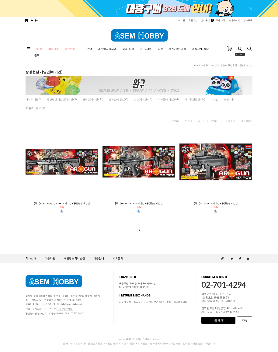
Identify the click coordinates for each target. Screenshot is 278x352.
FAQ (244, 320)
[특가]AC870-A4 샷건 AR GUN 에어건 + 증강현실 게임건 (62, 203)
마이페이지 (234, 20)
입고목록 (247, 20)
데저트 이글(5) (33, 99)
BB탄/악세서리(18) (36, 108)
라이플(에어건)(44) (168, 99)
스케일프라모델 (107, 48)
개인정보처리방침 (74, 258)
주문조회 (220, 20)
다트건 (214, 99)
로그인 (181, 20)
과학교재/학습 (200, 48)
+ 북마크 (33, 20)
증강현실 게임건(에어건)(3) (62, 99)
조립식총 (229, 99)
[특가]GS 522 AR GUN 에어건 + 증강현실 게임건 (139, 203)
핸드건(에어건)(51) (92, 99)
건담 (89, 48)
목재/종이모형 (177, 48)
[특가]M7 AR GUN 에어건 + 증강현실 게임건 (216, 203)
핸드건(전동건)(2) (118, 99)
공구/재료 (146, 48)
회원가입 (192, 20)
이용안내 (98, 258)
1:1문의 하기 (218, 320)
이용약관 (50, 258)
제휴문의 (118, 258)
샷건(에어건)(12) (143, 99)
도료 (160, 48)
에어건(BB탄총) (218, 65)
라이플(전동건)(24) (194, 99)
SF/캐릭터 (128, 48)
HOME (197, 65)
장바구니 (206, 20)
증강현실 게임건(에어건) (240, 65)
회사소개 (31, 258)
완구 (37, 55)
